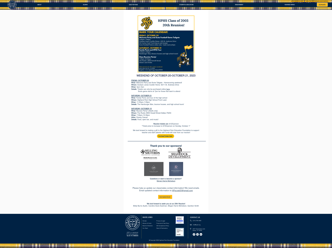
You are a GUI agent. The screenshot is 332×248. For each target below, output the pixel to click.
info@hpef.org (196, 225)
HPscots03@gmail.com (182, 190)
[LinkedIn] (201, 234)
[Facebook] (194, 234)
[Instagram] (197, 234)
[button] (39, 5)
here (168, 89)
